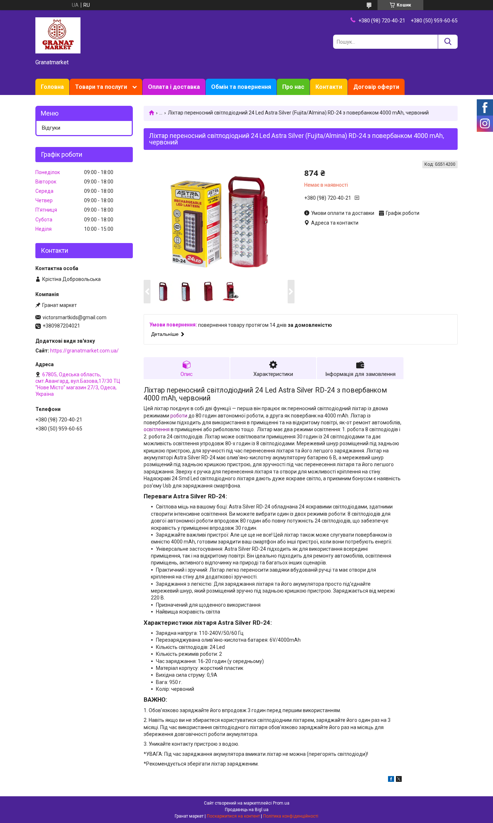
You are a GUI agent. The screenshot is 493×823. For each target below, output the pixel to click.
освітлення (157, 429)
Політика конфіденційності (290, 816)
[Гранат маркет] (57, 35)
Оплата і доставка (174, 86)
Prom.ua (281, 803)
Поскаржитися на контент (233, 816)
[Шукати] (448, 42)
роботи (178, 416)
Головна (52, 86)
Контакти (328, 86)
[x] (399, 780)
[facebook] (391, 780)
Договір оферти (376, 86)
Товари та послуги (101, 86)
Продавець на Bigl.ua (247, 809)
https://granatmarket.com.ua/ (84, 351)
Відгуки (51, 128)
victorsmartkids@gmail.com (74, 317)
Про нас (293, 86)
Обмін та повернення (241, 86)
